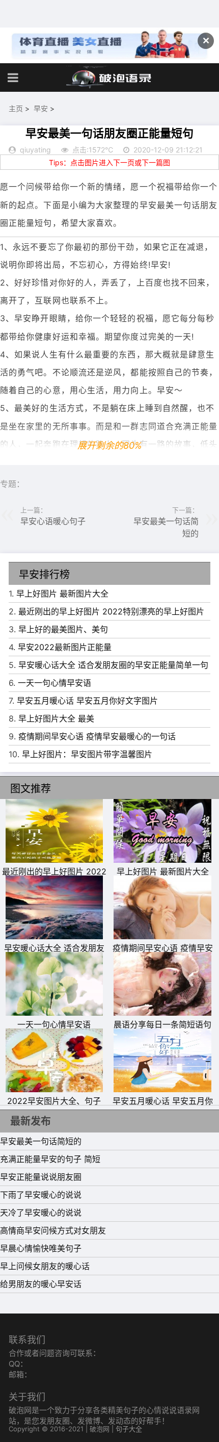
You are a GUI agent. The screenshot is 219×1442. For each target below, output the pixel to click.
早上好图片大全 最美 (56, 718)
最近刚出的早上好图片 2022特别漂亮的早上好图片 (111, 611)
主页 (16, 108)
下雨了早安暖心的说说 (40, 1195)
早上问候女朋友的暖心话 (45, 1266)
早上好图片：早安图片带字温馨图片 (87, 754)
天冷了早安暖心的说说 (40, 1212)
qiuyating (35, 149)
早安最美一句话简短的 (40, 1141)
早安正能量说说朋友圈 (40, 1177)
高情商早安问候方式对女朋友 (53, 1230)
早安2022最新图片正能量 (65, 647)
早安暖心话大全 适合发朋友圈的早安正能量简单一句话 (54, 954)
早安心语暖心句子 (53, 521)
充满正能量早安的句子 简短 (50, 1159)
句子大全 (129, 1429)
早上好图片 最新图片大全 (62, 593)
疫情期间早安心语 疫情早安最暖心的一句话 (97, 736)
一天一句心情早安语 (54, 683)
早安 (41, 108)
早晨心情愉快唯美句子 (40, 1248)
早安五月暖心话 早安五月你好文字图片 (87, 701)
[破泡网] (109, 77)
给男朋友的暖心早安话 (40, 1284)
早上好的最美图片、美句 (63, 629)
